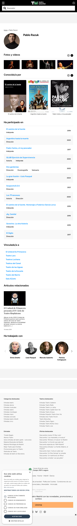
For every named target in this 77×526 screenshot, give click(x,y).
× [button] (30, 472)
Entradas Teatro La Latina (48, 407)
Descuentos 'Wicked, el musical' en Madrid (53, 440)
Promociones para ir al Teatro (13, 449)
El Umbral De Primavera (16, 252)
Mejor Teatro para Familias (12, 447)
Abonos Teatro (8, 437)
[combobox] (40, 8)
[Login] (73, 3)
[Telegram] (45, 512)
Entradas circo (8, 421)
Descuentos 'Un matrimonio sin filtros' (52, 455)
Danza (52, 476)
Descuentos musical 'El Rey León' (50, 435)
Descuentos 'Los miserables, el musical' (52, 437)
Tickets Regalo (8, 435)
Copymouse (38, 491)
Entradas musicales (10, 407)
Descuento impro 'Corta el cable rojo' (51, 451)
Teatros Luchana (13, 259)
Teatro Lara (10, 256)
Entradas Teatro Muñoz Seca (49, 423)
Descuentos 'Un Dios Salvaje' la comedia (53, 453)
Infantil (46, 476)
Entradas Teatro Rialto (47, 405)
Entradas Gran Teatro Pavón (49, 417)
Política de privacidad (34, 482)
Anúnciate (53, 484)
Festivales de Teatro (10, 451)
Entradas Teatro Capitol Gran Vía (50, 410)
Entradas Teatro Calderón (48, 402)
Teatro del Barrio (13, 275)
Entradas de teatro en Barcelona (14, 454)
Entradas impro (8, 414)
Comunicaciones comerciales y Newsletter (34, 484)
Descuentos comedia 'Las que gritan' (51, 458)
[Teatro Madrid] (38, 3)
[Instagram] (41, 512)
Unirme (38, 505)
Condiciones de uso (64, 482)
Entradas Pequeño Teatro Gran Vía (51, 414)
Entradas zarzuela (9, 417)
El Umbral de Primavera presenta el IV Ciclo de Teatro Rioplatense (15, 311)
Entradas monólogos (10, 412)
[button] (17, 491)
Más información (9, 487)
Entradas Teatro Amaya (47, 412)
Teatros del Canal (13, 263)
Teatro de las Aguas (14, 267)
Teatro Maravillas (45, 419)
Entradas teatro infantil (11, 419)
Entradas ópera (9, 410)
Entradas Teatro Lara (46, 426)
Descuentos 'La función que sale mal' (52, 442)
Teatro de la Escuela (14, 271)
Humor (39, 476)
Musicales (32, 476)
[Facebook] (32, 512)
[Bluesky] (36, 512)
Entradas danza (9, 405)
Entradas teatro (9, 402)
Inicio (5, 30)
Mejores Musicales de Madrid (13, 442)
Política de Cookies (49, 482)
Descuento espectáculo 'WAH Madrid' (52, 444)
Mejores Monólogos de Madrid (13, 444)
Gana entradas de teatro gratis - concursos (17, 440)
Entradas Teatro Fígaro (47, 421)
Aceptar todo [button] (17, 516)
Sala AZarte (11, 279)
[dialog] (17, 497)
